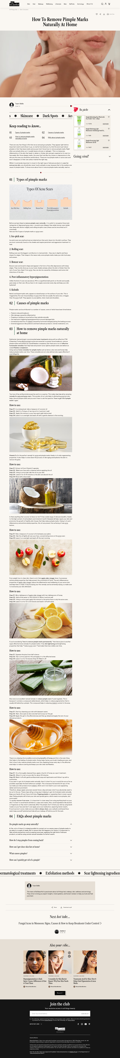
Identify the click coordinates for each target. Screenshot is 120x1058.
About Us (90, 4)
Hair (34, 4)
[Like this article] (97, 14)
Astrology (80, 4)
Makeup (40, 4)
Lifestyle (58, 4)
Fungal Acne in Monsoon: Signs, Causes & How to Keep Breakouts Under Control (59, 923)
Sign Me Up (85, 1013)
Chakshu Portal (73, 1051)
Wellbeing (49, 4)
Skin (28, 4)
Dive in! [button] (59, 993)
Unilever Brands (48, 1020)
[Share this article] (52, 907)
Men (65, 4)
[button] (100, 14)
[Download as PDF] (61, 907)
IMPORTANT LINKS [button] (34, 1024)
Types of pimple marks (22, 132)
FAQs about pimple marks (56, 137)
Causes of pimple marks (56, 132)
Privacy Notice (71, 1020)
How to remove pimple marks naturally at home (25, 137)
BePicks (71, 4)
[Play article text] (108, 14)
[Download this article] (104, 14)
